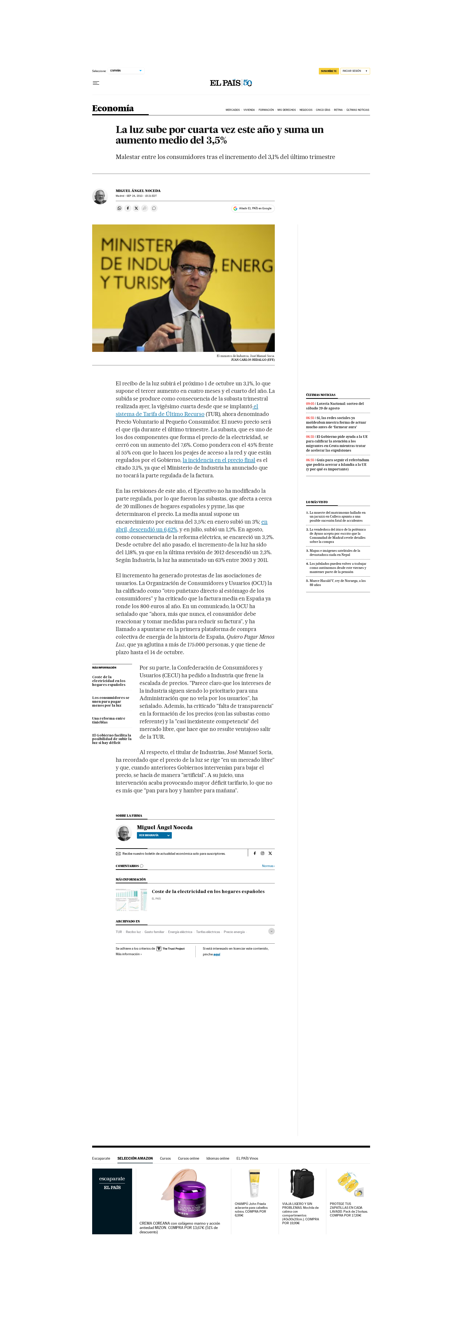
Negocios (306, 110)
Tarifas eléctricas (208, 932)
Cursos (165, 1158)
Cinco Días (323, 110)
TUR (119, 932)
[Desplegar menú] (96, 83)
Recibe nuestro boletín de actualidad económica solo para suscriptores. (173, 853)
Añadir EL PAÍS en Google (255, 208)
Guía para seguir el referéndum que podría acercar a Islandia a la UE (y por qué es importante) (337, 464)
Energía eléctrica (180, 932)
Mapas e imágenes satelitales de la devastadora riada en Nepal (335, 553)
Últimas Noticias (357, 110)
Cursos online (188, 1158)
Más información (128, 954)
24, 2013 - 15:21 (141, 195)
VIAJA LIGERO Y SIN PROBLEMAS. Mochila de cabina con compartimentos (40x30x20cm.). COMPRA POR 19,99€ (300, 1213)
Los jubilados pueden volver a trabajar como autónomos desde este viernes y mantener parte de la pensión (338, 568)
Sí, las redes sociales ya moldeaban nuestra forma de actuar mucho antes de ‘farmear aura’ (336, 422)
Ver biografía (149, 835)
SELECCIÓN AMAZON (135, 1158)
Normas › (268, 866)
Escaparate (101, 1158)
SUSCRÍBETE (329, 71)
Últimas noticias (320, 395)
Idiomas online (217, 1158)
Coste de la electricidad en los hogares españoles (108, 681)
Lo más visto (317, 502)
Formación (266, 110)
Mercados (233, 110)
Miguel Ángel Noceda (138, 191)
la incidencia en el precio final (219, 460)
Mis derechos (286, 110)
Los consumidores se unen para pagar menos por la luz (110, 701)
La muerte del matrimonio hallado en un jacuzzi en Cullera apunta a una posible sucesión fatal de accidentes (338, 517)
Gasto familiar (154, 932)
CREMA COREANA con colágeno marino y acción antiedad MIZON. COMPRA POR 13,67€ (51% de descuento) (180, 1227)
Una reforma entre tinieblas (108, 720)
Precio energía (234, 932)
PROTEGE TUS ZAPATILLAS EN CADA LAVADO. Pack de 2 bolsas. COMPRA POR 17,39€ (349, 1209)
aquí (216, 954)
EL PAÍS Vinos (247, 1158)
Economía (113, 108)
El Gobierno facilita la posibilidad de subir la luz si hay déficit (112, 739)
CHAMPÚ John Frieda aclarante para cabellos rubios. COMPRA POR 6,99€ (251, 1209)
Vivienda (249, 110)
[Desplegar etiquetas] (271, 931)
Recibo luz (133, 932)
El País (156, 898)
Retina (338, 110)
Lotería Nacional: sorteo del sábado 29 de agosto (335, 405)
